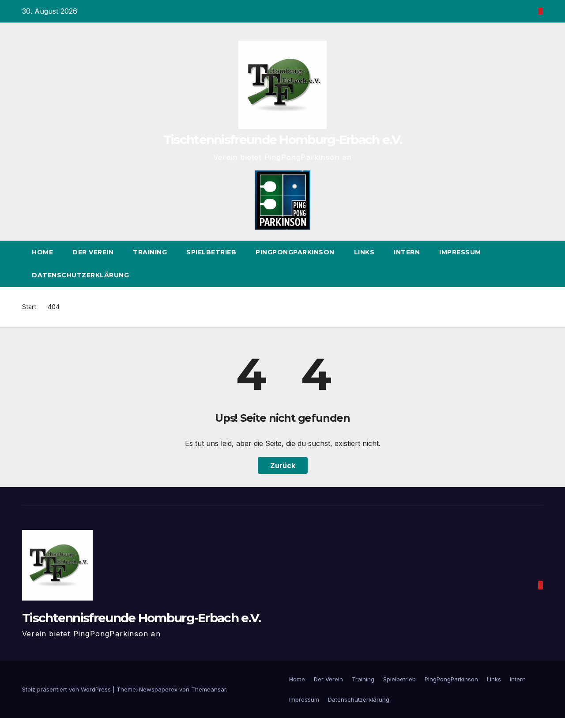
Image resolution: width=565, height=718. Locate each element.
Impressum (460, 252)
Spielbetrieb (211, 252)
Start (29, 306)
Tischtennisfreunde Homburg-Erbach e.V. (282, 139)
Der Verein (92, 252)
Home (42, 252)
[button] (536, 263)
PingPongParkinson (295, 252)
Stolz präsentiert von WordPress (67, 689)
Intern (407, 252)
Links (364, 252)
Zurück (282, 465)
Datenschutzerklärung (80, 275)
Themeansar (208, 689)
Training (150, 252)
